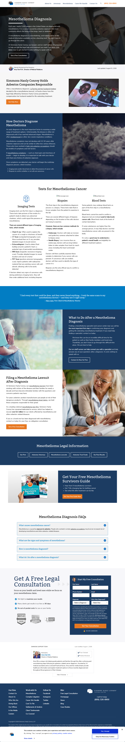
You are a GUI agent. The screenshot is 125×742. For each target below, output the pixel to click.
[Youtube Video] (93, 92)
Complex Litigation (32, 697)
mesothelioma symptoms (17, 153)
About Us (48, 3)
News (62, 700)
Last (94, 584)
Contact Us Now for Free (79, 360)
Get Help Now (13, 102)
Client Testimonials (33, 710)
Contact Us (93, 3)
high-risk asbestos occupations (37, 146)
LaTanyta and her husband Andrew (43, 89)
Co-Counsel (30, 714)
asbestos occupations (78, 529)
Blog (62, 704)
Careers (11, 714)
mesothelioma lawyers (37, 386)
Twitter (45, 700)
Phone (77, 592)
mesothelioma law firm (30, 407)
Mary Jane (49, 301)
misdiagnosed (15, 137)
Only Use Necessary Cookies (105, 736)
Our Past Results (99, 455)
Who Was (98, 599)
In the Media (13, 710)
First (76, 584)
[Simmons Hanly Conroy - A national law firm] (21, 3)
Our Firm (23, 455)
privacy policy (57, 733)
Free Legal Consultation (69, 693)
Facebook (46, 693)
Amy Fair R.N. (46, 655)
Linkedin (46, 704)
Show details (28, 738)
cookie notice (67, 733)
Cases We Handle (81, 3)
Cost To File (30, 704)
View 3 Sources (61, 674)
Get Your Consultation (90, 626)
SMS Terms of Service (100, 615)
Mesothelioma (68, 3)
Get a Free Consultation (19, 55)
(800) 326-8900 (110, 3)
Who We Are (13, 700)
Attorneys (57, 3)
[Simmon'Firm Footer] (101, 693)
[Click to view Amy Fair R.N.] (11, 68)
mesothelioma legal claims (38, 400)
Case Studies (65, 707)
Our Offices (13, 707)
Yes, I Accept (105, 731)
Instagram (47, 697)
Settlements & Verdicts (34, 707)
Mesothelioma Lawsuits (59, 455)
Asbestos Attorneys (38, 455)
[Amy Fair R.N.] (36, 654)
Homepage (64, 697)
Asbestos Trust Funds (80, 455)
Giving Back (13, 704)
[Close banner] (122, 729)
